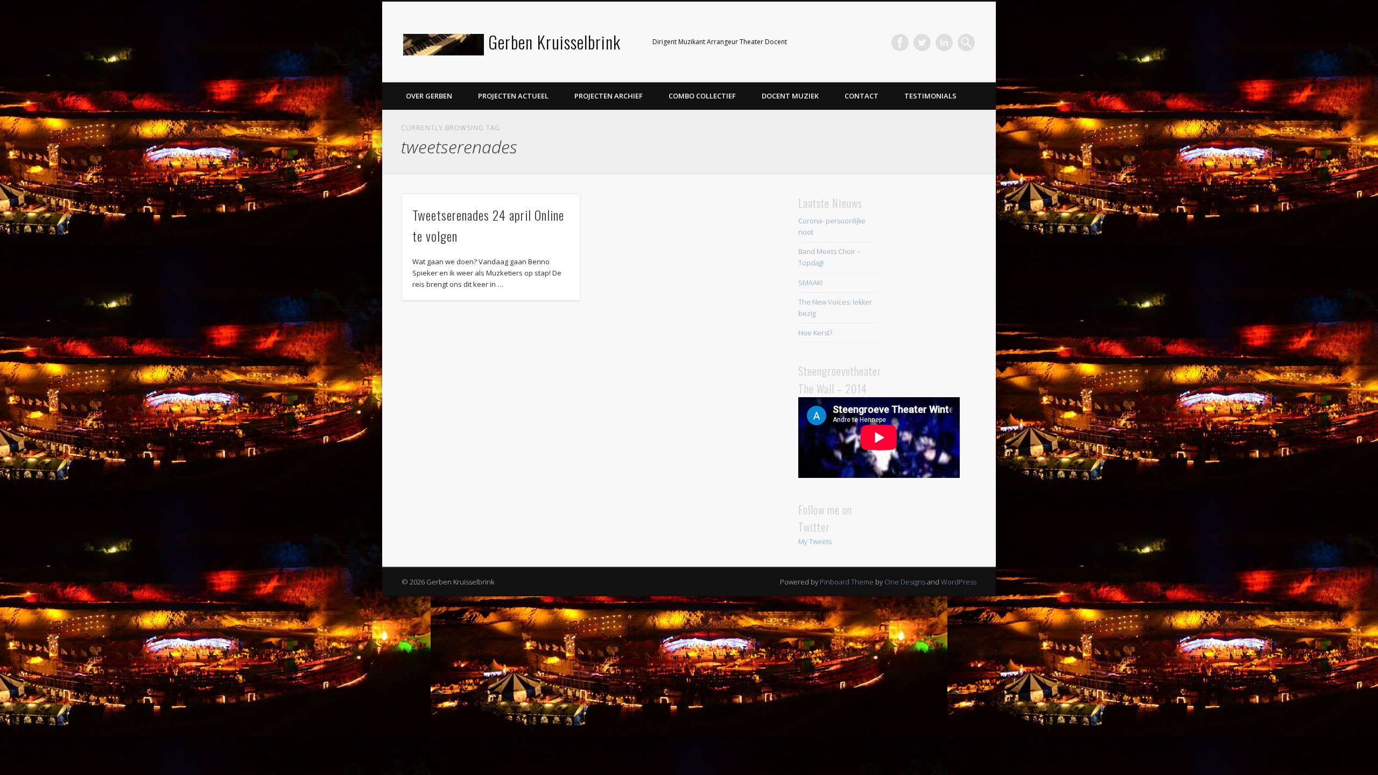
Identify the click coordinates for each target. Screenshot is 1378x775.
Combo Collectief (702, 96)
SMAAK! (810, 282)
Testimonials (930, 96)
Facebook (900, 42)
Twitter (922, 42)
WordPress (958, 582)
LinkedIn (944, 42)
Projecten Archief (608, 96)
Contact (861, 96)
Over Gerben (429, 96)
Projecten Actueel (513, 96)
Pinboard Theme (847, 582)
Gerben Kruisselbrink (554, 41)
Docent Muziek (790, 96)
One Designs (904, 582)
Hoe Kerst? (815, 332)
